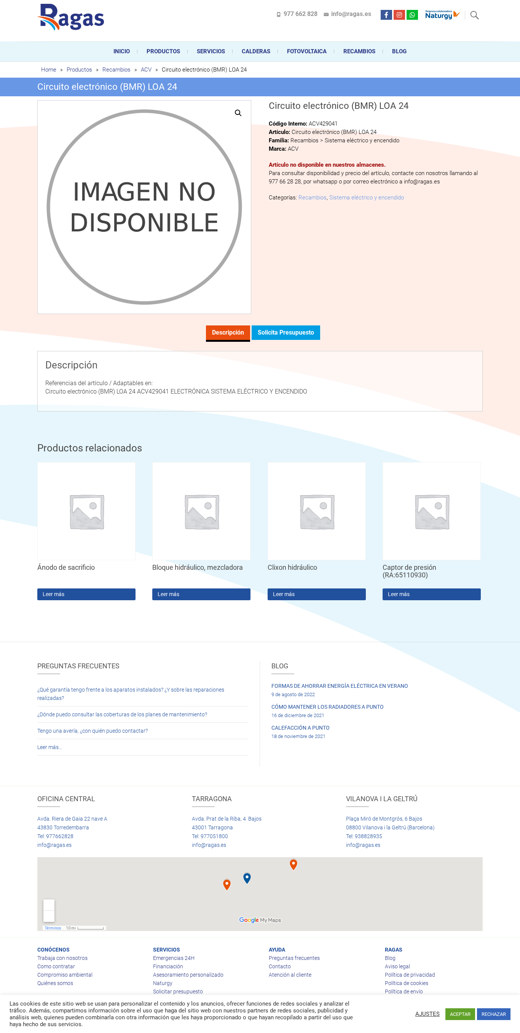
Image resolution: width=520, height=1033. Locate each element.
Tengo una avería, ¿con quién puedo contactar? (92, 731)
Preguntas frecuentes (294, 958)
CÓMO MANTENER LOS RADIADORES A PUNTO (327, 707)
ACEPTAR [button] (460, 1014)
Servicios (211, 51)
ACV (146, 69)
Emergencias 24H (174, 958)
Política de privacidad (410, 975)
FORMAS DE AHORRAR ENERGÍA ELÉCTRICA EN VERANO (339, 686)
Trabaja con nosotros (62, 958)
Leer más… (49, 747)
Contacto (280, 966)
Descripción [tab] (228, 332)
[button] (238, 113)
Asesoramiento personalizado (188, 975)
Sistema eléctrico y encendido (366, 197)
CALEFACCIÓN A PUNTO (300, 728)
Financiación (168, 966)
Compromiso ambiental (65, 975)
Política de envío (404, 991)
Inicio (121, 51)
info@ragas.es (351, 14)
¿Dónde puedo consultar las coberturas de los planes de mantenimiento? (122, 714)
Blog (399, 51)
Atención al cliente (290, 975)
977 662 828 (300, 14)
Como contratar (56, 966)
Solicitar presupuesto (178, 991)
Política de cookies (406, 983)
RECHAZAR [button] (494, 1014)
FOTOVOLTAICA (307, 51)
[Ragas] (72, 17)
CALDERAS (256, 51)
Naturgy (162, 983)
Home (48, 69)
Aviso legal (397, 966)
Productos (163, 51)
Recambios (359, 51)
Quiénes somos (55, 983)
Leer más (53, 594)
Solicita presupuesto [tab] (286, 332)
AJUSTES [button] (427, 1014)
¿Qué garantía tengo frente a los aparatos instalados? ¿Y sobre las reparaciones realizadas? (130, 694)
